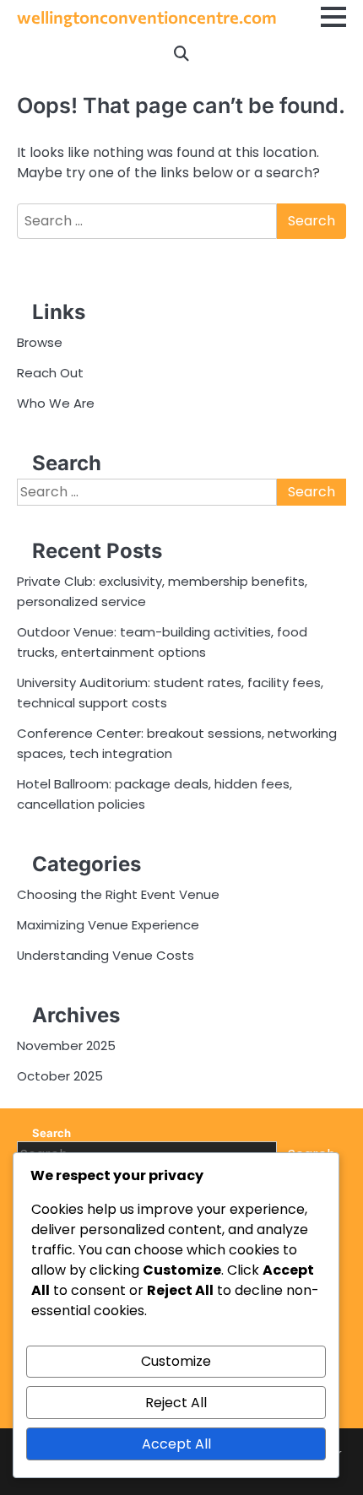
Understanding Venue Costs (105, 955)
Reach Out (50, 373)
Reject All (176, 1402)
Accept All (176, 1444)
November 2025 (66, 1045)
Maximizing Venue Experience (108, 925)
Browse (39, 342)
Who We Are (56, 403)
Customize (176, 1361)
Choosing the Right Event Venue (118, 894)
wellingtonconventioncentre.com (147, 16)
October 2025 (60, 1076)
